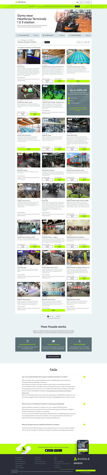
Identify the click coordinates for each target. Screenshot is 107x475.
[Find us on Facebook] (74, 463)
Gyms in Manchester (20, 461)
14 (57, 316)
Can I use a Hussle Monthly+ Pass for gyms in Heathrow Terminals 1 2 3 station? (44, 377)
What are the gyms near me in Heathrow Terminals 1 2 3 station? (40, 424)
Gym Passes (38, 457)
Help (55, 457)
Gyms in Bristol (18, 459)
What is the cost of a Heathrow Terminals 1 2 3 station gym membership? (43, 404)
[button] (28, 65)
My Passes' (57, 397)
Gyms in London (19, 457)
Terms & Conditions (59, 461)
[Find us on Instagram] (78, 463)
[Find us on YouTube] (81, 463)
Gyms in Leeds (18, 465)
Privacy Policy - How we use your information (62, 464)
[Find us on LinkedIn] (80, 463)
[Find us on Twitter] (76, 463)
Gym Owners (38, 459)
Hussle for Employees (40, 463)
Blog (55, 459)
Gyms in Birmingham (20, 463)
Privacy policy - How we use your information (67, 469)
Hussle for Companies (40, 461)
